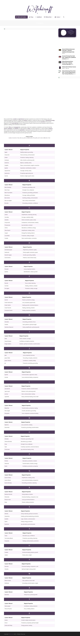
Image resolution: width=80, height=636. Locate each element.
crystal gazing (14, 123)
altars (29, 128)
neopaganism (17, 127)
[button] (63, 17)
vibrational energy (50, 120)
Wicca (10, 127)
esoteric (25, 120)
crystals (15, 119)
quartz (5, 128)
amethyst (10, 128)
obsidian (16, 128)
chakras (50, 128)
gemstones (21, 119)
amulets (43, 121)
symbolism (22, 130)
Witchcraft (11, 634)
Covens (67, 41)
